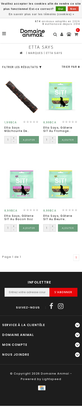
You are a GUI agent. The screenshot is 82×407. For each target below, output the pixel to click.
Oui (60, 9)
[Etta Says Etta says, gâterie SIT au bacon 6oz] (21, 185)
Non (73, 9)
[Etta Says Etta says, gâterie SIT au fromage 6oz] (60, 97)
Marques (35, 53)
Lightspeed (51, 379)
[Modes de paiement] (41, 388)
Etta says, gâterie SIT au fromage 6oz (57, 129)
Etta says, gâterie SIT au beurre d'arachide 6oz (57, 217)
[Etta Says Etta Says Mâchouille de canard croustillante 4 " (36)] (21, 97)
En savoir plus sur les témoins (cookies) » (42, 14)
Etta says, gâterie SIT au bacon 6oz (18, 217)
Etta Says (54, 53)
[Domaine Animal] (32, 33)
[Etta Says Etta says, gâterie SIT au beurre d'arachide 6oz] (60, 185)
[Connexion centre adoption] (69, 35)
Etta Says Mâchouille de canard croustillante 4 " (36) (17, 129)
